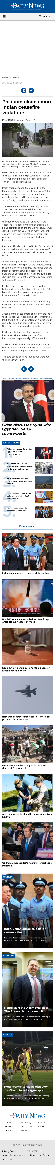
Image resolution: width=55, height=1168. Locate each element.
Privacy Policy (9, 1151)
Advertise (7, 1159)
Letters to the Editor (38, 1155)
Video (8, 1131)
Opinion (42, 1123)
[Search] (40, 16)
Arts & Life (27, 1127)
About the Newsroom (13, 1155)
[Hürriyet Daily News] (27, 6)
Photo (24, 1131)
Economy (26, 1123)
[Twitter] (31, 90)
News (5, 78)
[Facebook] (23, 90)
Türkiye (8, 1123)
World (16, 78)
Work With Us (35, 1151)
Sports (41, 1127)
